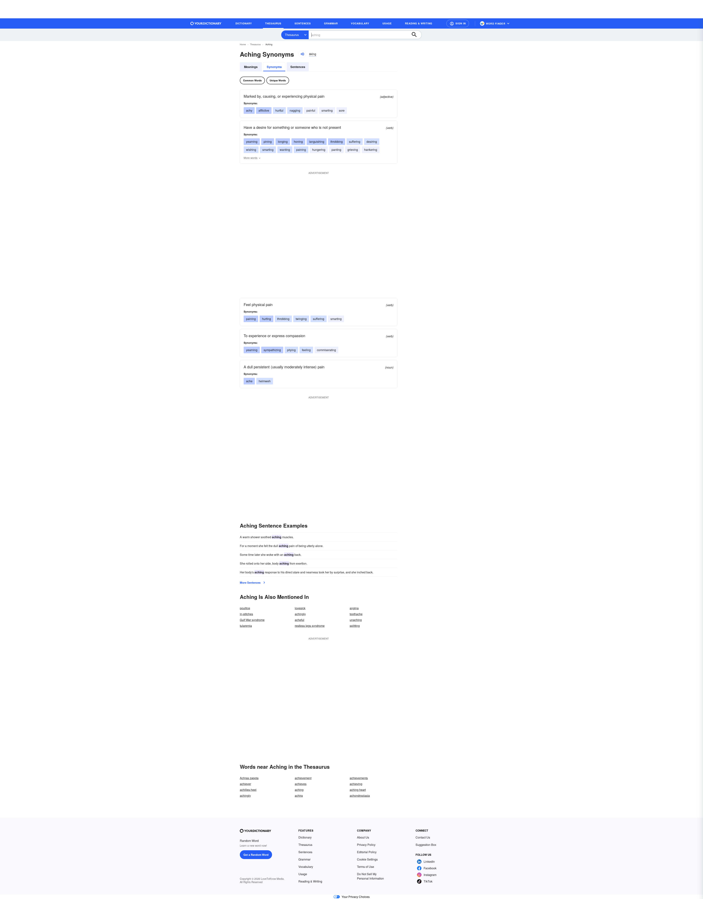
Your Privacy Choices (356, 897)
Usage (302, 874)
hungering (318, 150)
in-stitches (246, 614)
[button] (457, 23)
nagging (295, 110)
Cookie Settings (367, 859)
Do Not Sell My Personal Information (370, 876)
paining (301, 150)
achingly (300, 614)
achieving (356, 784)
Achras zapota (249, 778)
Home (243, 44)
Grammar (304, 859)
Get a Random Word (256, 854)
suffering (354, 141)
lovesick (300, 608)
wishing (251, 150)
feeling (306, 350)
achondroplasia (360, 795)
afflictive (263, 110)
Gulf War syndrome (252, 620)
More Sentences (250, 583)
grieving (352, 150)
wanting (285, 150)
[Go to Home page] (206, 23)
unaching (356, 620)
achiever (245, 784)
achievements (359, 778)
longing (283, 141)
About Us (363, 837)
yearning (251, 141)
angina (354, 608)
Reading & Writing (310, 881)
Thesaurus (292, 35)
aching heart (358, 790)
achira (299, 795)
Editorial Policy (367, 852)
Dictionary (305, 837)
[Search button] (415, 35)
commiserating (326, 350)
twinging (301, 319)
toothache (356, 614)
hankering (370, 150)
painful (310, 110)
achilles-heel (248, 790)
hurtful (279, 110)
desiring (372, 141)
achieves (300, 784)
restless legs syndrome (310, 626)
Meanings (251, 67)
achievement (303, 778)
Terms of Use (365, 867)
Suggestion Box (426, 845)
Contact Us (423, 837)
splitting (355, 626)
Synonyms (274, 67)
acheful (299, 620)
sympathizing (272, 350)
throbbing (336, 141)
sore (342, 110)
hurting (266, 319)
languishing (316, 141)
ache (249, 381)
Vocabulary (305, 867)
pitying (291, 350)
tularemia (246, 626)
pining (268, 141)
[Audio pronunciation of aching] (302, 54)
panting (336, 150)
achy (249, 110)
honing (298, 141)
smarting (327, 110)
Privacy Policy (366, 845)
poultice (245, 608)
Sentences (297, 67)
